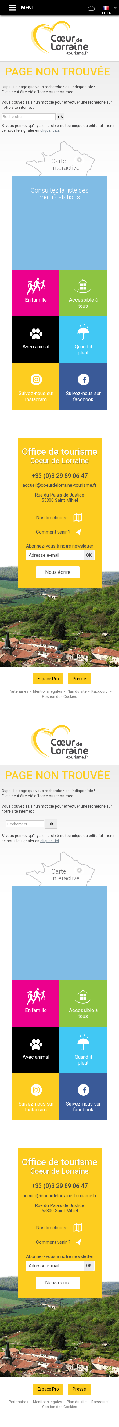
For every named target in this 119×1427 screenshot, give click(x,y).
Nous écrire (57, 572)
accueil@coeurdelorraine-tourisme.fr (59, 485)
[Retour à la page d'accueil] (60, 54)
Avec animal (36, 347)
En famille (36, 300)
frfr (107, 13)
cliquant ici (49, 130)
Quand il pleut (83, 350)
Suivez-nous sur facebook (83, 396)
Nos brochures (51, 517)
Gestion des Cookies (59, 697)
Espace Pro (48, 678)
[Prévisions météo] (91, 12)
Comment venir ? (53, 532)
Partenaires (18, 691)
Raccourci (100, 691)
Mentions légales (47, 691)
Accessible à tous (83, 303)
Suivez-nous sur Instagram (36, 396)
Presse (79, 678)
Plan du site (77, 691)
